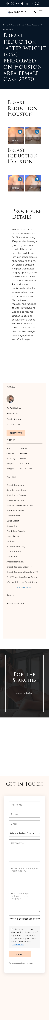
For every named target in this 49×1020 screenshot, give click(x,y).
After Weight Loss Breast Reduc (22, 582)
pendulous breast (15, 510)
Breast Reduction (33, 25)
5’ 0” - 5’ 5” (18, 463)
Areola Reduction (15, 561)
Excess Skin (12, 526)
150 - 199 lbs (19, 468)
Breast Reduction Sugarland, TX (22, 572)
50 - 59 (17, 448)
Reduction (12, 556)
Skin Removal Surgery (17, 490)
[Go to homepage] (18, 12)
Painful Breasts (14, 551)
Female (17, 453)
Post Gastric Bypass (16, 495)
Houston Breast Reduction (20, 505)
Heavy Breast (13, 536)
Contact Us (16, 433)
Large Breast (13, 520)
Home (5, 25)
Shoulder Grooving (16, 546)
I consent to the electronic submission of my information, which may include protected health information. (24, 935)
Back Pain (11, 541)
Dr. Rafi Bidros (14, 408)
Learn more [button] (18, 944)
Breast (21, 25)
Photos (13, 25)
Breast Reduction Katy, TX (19, 567)
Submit (20, 954)
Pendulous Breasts (16, 531)
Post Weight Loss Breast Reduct (22, 577)
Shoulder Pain (14, 515)
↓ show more (24, 587)
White (16, 458)
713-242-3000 (13, 424)
